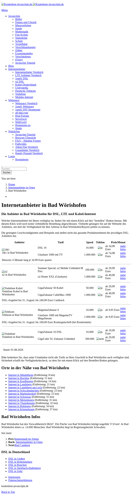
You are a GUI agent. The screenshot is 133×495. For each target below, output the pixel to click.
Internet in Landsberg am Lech (25, 387)
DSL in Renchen (17, 464)
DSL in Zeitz (15, 471)
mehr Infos (123, 248)
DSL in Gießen (16, 458)
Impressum (14, 477)
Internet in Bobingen (19, 406)
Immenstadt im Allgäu (27, 438)
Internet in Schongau (19, 396)
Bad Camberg (22, 445)
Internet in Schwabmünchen (23, 390)
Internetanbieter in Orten (29, 442)
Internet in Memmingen (21, 399)
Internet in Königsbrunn (21, 409)
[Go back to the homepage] (32, 4)
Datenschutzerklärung (20, 480)
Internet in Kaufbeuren (20, 381)
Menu (4, 10)
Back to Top (8, 491)
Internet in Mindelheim (20, 375)
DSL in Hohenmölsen (20, 461)
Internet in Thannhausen (21, 403)
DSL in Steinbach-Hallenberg (24, 468)
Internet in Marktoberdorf (22, 393)
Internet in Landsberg (20, 384)
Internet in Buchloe (18, 378)
